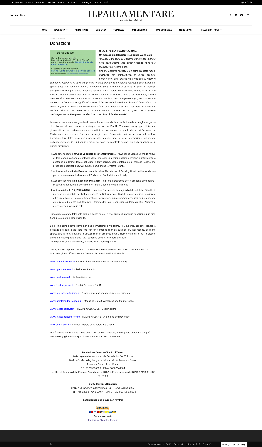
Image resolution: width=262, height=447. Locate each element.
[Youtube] (242, 15)
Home (52, 38)
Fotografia (207, 444)
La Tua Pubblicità (193, 444)
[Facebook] (230, 15)
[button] (248, 15)
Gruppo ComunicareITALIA (159, 444)
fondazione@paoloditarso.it (103, 420)
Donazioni (178, 444)
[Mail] (236, 15)
